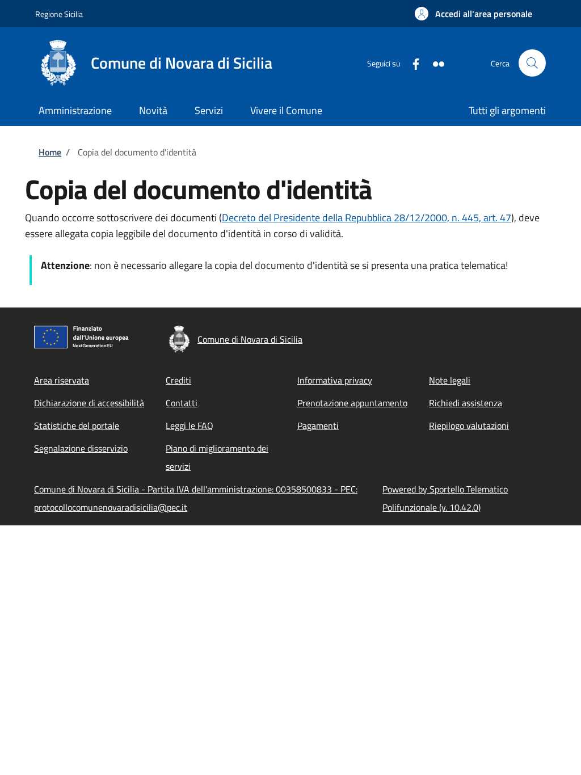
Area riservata (61, 380)
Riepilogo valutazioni (469, 425)
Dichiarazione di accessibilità (89, 403)
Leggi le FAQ (189, 425)
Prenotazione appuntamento (352, 403)
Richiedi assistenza (465, 403)
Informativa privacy (334, 380)
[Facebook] (411, 62)
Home (50, 152)
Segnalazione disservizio (81, 448)
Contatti (181, 403)
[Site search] (532, 63)
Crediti (178, 380)
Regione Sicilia (59, 14)
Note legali (449, 380)
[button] (473, 13)
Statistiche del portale (76, 425)
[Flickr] (434, 62)
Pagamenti (318, 425)
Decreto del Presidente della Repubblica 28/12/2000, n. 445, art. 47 (366, 217)
